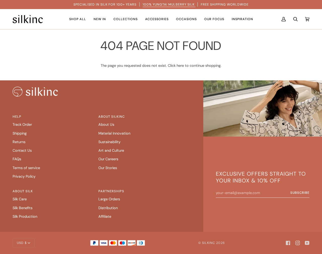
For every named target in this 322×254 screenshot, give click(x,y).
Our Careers (108, 159)
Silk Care (20, 199)
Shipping (20, 133)
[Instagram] (297, 243)
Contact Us (22, 150)
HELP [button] (17, 116)
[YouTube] (307, 243)
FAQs (17, 159)
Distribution (108, 208)
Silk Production (25, 216)
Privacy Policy (24, 176)
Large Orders (109, 199)
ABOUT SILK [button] (23, 191)
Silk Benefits (22, 208)
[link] (35, 92)
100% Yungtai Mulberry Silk (169, 4)
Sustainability (109, 142)
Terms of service (26, 168)
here (180, 65)
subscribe (299, 192)
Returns (19, 142)
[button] (77, 19)
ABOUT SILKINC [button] (111, 116)
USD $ (22, 243)
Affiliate (104, 216)
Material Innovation (114, 133)
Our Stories (107, 168)
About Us (106, 124)
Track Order (22, 124)
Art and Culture (111, 150)
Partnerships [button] (111, 191)
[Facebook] (288, 243)
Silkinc (208, 243)
